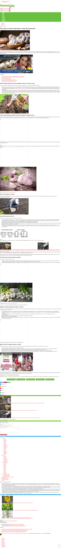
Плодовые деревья (5, 462)
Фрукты (3, 15)
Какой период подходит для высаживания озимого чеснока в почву (13, 76)
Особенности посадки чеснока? (10, 192)
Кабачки (5, 447)
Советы (3, 18)
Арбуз (5, 456)
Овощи (3, 13)
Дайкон (5, 452)
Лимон (5, 468)
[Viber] (7, 382)
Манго (5, 469)
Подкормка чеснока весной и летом (11, 303)
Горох (5, 449)
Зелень (5, 454)
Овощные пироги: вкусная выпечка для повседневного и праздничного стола (15, 530)
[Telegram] (9, 382)
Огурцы (5, 438)
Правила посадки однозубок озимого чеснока (9, 80)
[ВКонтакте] (0, 382)
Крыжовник (6, 459)
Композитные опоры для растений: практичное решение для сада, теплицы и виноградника (17, 529)
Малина (5, 460)
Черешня (5, 472)
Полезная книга (50, 379)
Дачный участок (4, 477)
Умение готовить (31, 379)
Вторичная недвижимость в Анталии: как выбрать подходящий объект (13, 531)
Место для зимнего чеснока (6, 77)
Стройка (3, 17)
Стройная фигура (11, 379)
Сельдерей (5, 451)
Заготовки (3, 542)
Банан (5, 464)
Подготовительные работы (6, 78)
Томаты (5, 439)
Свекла (5, 445)
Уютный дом (41, 379)
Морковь (5, 441)
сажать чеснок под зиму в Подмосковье (22, 88)
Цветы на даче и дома (5, 474)
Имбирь (5, 453)
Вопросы (3, 21)
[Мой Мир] (3, 382)
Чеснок (5, 26)
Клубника (5, 458)
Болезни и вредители (5, 478)
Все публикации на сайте (6, 1)
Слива (5, 470)
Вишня (5, 465)
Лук (4, 442)
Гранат (5, 466)
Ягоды (3, 14)
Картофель (5, 444)
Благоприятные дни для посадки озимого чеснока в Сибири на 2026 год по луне (24, 410)
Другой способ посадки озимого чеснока (9, 81)
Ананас (5, 463)
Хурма (5, 471)
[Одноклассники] (1, 382)
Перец (5, 440)
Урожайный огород (21, 379)
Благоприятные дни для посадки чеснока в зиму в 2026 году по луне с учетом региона (25, 417)
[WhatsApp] (8, 382)
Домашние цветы (7, 475)
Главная (3, 12)
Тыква (5, 450)
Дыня (5, 457)
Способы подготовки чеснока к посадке (8, 79)
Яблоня (5, 473)
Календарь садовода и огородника (6, 8)
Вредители (3, 19)
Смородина (6, 461)
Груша (5, 467)
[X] (5, 382)
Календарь (4, 20)
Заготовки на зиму (5, 479)
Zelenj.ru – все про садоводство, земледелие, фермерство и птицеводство (15, 533)
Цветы (3, 16)
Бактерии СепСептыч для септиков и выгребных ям (15, 524)
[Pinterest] (4, 382)
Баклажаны (6, 446)
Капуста (5, 448)
